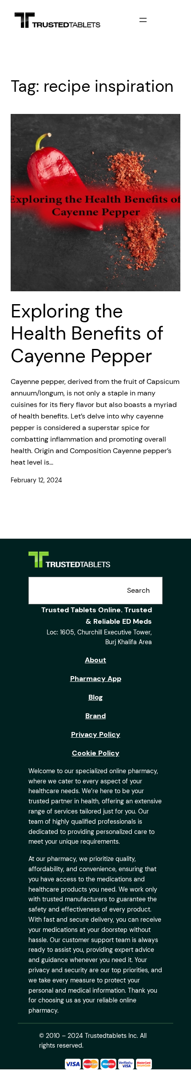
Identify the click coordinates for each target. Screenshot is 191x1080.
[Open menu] (143, 20)
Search (138, 590)
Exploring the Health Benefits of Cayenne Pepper (87, 333)
